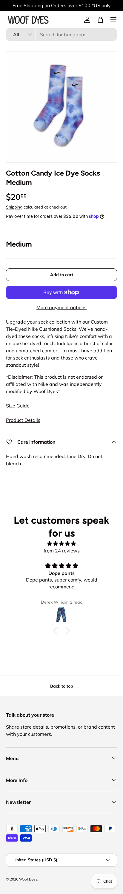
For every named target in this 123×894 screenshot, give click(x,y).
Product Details (23, 420)
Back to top (61, 686)
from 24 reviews (62, 551)
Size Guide (18, 406)
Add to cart (61, 274)
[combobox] (61, 34)
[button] (100, 19)
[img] (61, 543)
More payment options (61, 307)
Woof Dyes (28, 879)
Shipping (14, 207)
